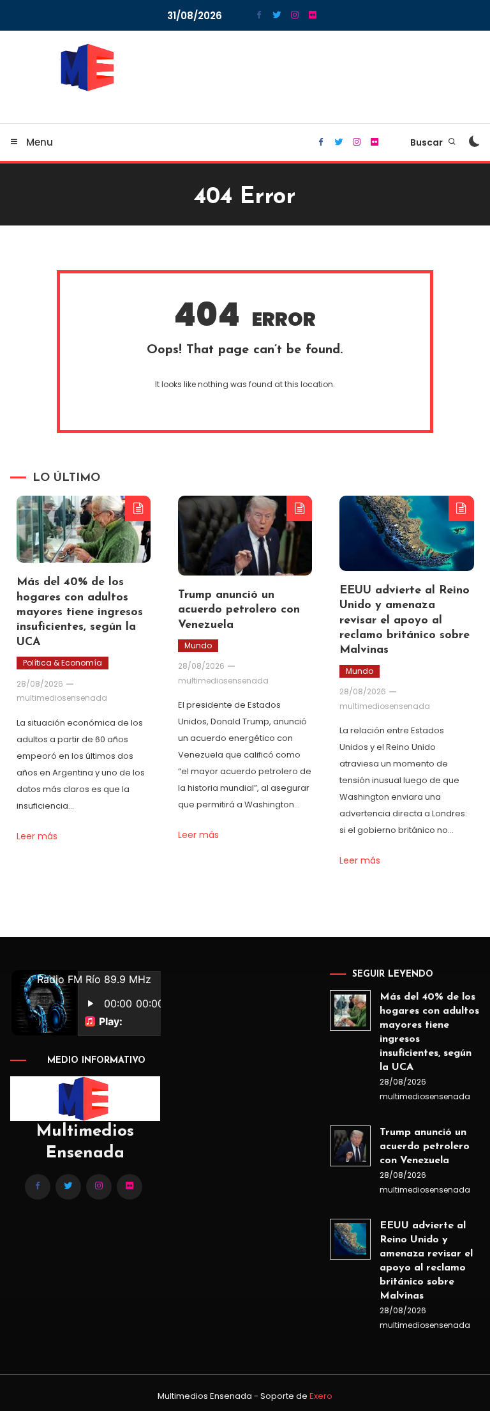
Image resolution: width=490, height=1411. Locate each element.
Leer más (37, 836)
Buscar (427, 142)
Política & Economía (62, 662)
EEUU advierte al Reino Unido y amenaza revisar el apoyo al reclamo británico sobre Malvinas (404, 621)
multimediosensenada (62, 697)
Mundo (198, 645)
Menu (38, 142)
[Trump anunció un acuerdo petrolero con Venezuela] (350, 1145)
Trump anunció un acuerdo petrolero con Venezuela (239, 610)
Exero (320, 1396)
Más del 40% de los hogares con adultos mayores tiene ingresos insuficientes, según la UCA (80, 612)
